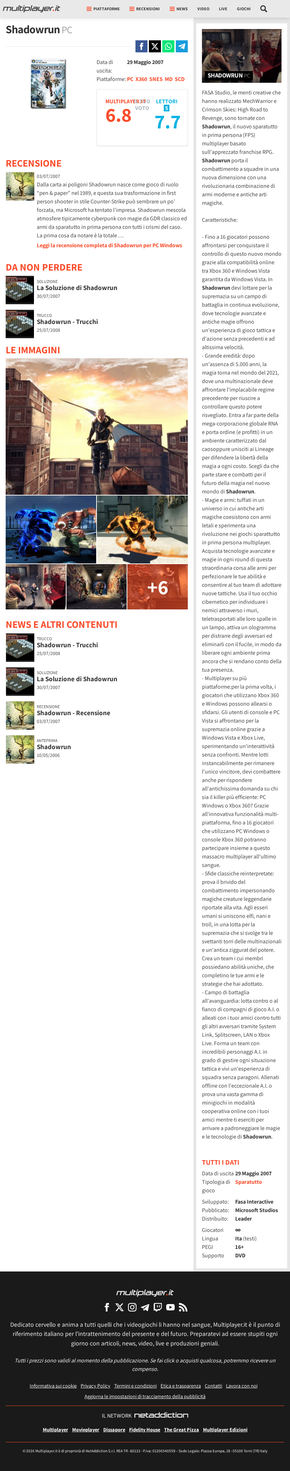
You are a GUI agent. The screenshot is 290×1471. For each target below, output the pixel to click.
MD (169, 79)
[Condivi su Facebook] (141, 46)
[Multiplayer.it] (31, 8)
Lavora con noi (241, 1385)
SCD (180, 79)
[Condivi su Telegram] (182, 46)
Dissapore (114, 1429)
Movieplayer (85, 1429)
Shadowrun (54, 746)
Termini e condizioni (135, 1385)
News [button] (182, 8)
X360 (141, 79)
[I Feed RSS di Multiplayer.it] (183, 1307)
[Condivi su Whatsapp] (168, 46)
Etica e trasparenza (181, 1385)
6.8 (118, 114)
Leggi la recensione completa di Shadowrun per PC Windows (109, 245)
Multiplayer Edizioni (225, 1429)
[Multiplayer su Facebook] (107, 1307)
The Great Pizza (181, 1429)
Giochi (244, 8)
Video (203, 8)
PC (130, 79)
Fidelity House (144, 1429)
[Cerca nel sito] (264, 9)
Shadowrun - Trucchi (67, 321)
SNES (156, 79)
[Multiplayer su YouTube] (170, 1307)
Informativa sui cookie (53, 1385)
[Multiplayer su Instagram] (132, 1307)
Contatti (213, 1385)
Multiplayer (55, 1429)
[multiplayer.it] (145, 1292)
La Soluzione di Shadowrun (77, 287)
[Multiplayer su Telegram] (145, 1307)
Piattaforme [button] (106, 8)
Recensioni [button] (148, 8)
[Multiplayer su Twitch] (157, 1307)
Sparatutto (248, 1182)
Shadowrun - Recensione (73, 712)
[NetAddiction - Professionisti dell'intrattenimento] (161, 1416)
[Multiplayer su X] (119, 1307)
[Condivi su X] (155, 46)
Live (223, 8)
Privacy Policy (95, 1385)
